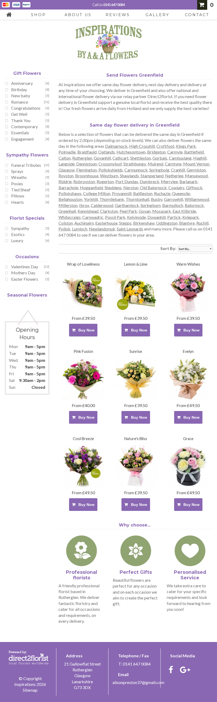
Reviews (118, 14)
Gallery (157, 14)
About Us (78, 14)
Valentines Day (24, 266)
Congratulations (25, 107)
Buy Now (85, 330)
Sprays (17, 171)
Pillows (17, 195)
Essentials (20, 132)
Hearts (17, 202)
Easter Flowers (24, 278)
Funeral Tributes (26, 165)
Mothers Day (23, 272)
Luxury (17, 240)
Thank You (20, 120)
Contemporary (24, 126)
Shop (38, 14)
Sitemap (30, 689)
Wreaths (19, 177)
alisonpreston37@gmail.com (138, 682)
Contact (197, 14)
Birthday (19, 89)
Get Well (19, 114)
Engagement (22, 138)
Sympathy (20, 228)
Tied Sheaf (20, 189)
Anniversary (22, 83)
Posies (17, 183)
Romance (19, 101)
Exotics (18, 234)
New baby (20, 95)
